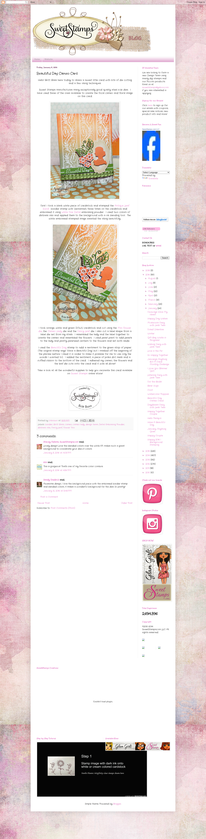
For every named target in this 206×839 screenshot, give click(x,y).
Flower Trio (69, 427)
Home (37, 59)
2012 (148, 463)
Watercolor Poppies (158, 394)
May (151, 291)
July (150, 282)
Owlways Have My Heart (157, 313)
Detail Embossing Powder (111, 424)
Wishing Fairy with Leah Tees (156, 345)
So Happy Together (157, 355)
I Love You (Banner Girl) (157, 369)
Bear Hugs (152, 385)
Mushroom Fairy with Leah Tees (156, 324)
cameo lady (79, 424)
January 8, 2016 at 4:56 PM (57, 470)
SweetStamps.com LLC (150, 129)
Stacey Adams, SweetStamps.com (60, 441)
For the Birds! (154, 381)
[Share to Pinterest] (93, 420)
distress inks (44, 427)
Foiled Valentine (155, 329)
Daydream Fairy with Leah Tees (156, 406)
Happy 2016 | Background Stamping (154, 442)
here (150, 105)
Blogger (117, 803)
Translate (153, 178)
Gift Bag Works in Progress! (156, 339)
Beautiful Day (59, 347)
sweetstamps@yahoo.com (155, 87)
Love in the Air (155, 350)
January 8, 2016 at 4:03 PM (57, 452)
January (152, 308)
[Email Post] (76, 420)
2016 (148, 274)
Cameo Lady (55, 331)
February (153, 304)
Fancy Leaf (83, 331)
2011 (148, 468)
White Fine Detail (72, 212)
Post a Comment (49, 496)
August (152, 278)
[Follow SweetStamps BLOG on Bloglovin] (155, 221)
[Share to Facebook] (90, 420)
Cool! (150, 390)
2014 (148, 455)
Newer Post (43, 503)
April (151, 295)
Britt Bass (59, 424)
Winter (150, 333)
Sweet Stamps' (80, 373)
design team (92, 424)
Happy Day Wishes (157, 318)
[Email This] (81, 420)
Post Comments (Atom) (63, 508)
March (152, 299)
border (48, 424)
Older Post (126, 503)
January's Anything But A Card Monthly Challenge (158, 362)
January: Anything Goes (156, 430)
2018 (148, 270)
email (158, 245)
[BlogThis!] (84, 420)
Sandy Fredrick (51, 479)
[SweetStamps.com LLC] (151, 160)
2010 (148, 472)
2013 (148, 459)
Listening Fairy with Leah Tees (157, 376)
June (151, 287)
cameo (68, 424)
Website (48, 59)
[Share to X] (87, 420)
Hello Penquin (154, 418)
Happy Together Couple (156, 413)
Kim (45, 462)
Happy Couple (155, 435)
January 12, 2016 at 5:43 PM (57, 490)
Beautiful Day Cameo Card (155, 399)
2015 (148, 451)
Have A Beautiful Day (156, 423)
